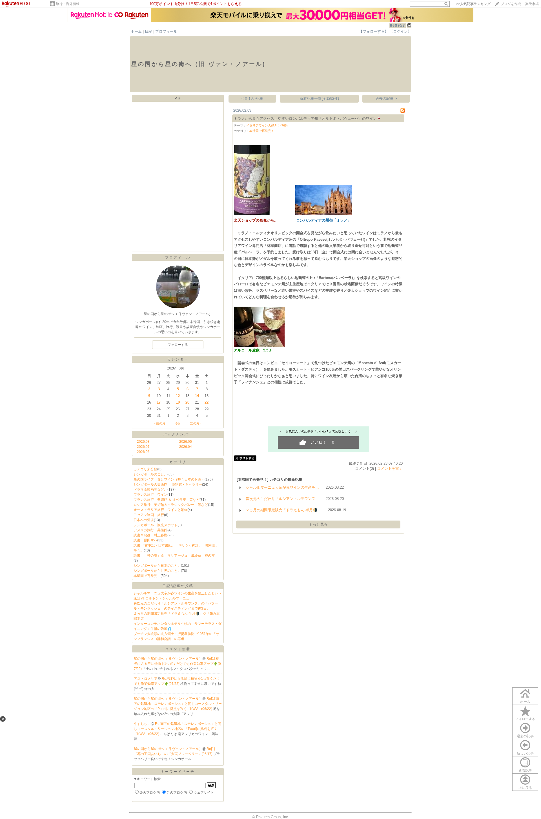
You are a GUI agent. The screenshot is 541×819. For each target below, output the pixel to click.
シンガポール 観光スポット (156, 525)
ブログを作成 (511, 4)
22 (207, 402)
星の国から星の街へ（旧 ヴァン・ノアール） (168, 659)
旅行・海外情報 (67, 4)
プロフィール (166, 31)
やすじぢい (142, 724)
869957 (397, 25)
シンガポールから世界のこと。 (157, 571)
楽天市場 (532, 4)
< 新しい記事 (252, 98)
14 (197, 396)
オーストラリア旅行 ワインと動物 (161, 510)
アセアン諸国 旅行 (149, 515)
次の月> (195, 423)
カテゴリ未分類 (145, 469)
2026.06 (143, 452)
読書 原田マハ (145, 540)
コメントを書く (390, 468)
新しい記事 (525, 753)
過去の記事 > (386, 98)
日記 (148, 31)
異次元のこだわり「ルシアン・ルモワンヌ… (282, 499)
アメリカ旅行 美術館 (150, 530)
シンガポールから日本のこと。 (157, 566)
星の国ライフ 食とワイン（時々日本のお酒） (169, 479)
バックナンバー (178, 434)
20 (187, 402)
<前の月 (159, 423)
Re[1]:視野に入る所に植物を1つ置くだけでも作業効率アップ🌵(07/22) (177, 664)
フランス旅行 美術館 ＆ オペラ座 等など (166, 500)
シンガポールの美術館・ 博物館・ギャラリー (168, 484)
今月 (178, 423)
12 (178, 396)
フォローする (525, 719)
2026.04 (185, 447)
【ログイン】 (400, 31)
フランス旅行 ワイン (150, 495)
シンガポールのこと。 (150, 474)
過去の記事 (525, 736)
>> (473, 4)
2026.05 (185, 442)
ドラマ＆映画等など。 (150, 490)
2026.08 (143, 442)
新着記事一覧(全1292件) (319, 98)
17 (159, 402)
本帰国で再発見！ (147, 576)
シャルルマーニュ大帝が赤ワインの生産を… (282, 487)
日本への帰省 (144, 520)
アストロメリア (146, 679)
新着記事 (525, 770)
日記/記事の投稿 (178, 586)
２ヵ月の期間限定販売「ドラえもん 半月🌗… (283, 510)
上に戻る (525, 788)
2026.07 (143, 447)
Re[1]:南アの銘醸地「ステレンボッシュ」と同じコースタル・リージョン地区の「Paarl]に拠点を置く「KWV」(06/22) (178, 704)
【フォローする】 (373, 31)
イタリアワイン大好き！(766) (267, 125)
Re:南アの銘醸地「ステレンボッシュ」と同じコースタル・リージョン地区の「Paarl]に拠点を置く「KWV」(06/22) (177, 729)
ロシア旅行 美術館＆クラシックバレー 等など (171, 505)
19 (178, 402)
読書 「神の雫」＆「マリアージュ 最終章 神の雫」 (176, 555)
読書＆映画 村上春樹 (150, 535)
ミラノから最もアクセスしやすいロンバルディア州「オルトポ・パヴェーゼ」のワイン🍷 (308, 118)
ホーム (136, 31)
